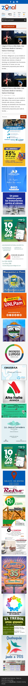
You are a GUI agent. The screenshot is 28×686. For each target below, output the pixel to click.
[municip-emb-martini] (14, 330)
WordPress (12, 682)
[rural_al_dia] (14, 510)
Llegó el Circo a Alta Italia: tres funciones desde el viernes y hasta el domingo (13, 48)
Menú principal (9, 20)
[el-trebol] (14, 625)
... (7, 68)
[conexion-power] (14, 490)
